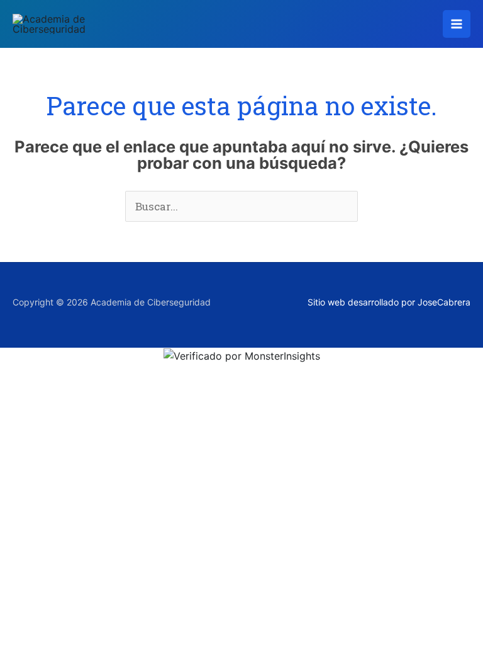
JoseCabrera (444, 302)
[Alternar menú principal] (456, 24)
